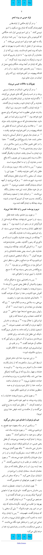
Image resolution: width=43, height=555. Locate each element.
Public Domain (21, 543)
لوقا (29, 2)
